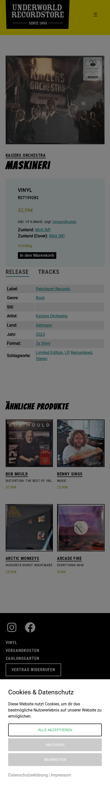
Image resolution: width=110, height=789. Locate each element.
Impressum (61, 775)
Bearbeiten (55, 760)
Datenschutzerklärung (28, 775)
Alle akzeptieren (55, 730)
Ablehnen (55, 745)
